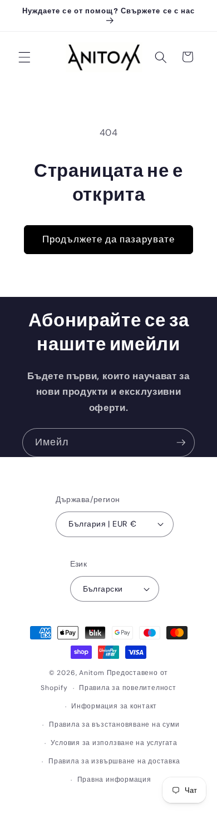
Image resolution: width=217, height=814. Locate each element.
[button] (24, 56)
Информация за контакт (114, 706)
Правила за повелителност (127, 687)
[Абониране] (180, 442)
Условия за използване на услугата (114, 742)
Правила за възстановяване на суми (114, 724)
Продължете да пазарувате (108, 239)
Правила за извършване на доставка (114, 761)
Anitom (92, 672)
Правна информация (114, 779)
